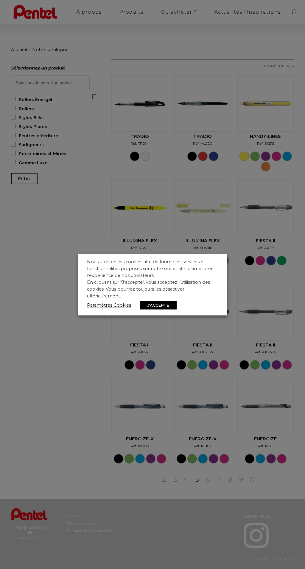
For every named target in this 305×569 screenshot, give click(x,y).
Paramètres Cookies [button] (109, 305)
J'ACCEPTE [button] (158, 304)
